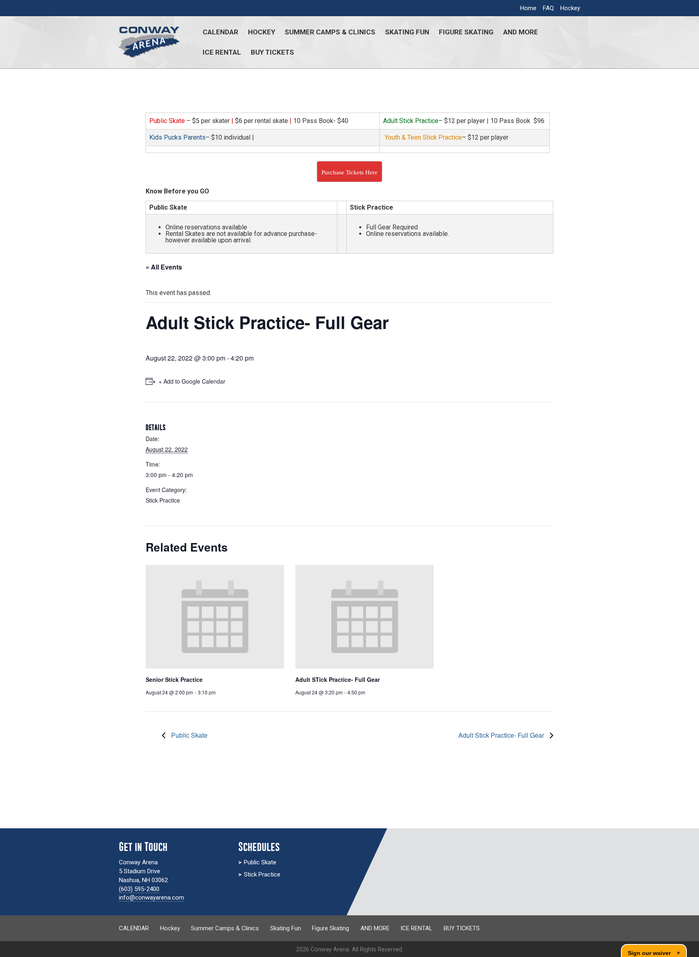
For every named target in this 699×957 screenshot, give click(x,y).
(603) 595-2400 (139, 889)
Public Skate (188, 735)
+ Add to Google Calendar (192, 381)
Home (528, 8)
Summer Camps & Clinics (330, 32)
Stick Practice (163, 500)
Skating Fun (407, 32)
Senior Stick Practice (174, 679)
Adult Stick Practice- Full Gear (502, 735)
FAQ (548, 8)
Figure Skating (466, 32)
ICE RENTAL (222, 52)
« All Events (164, 267)
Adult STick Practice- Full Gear (337, 679)
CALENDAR (220, 32)
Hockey (570, 8)
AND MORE (520, 32)
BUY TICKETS (272, 52)
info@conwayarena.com (151, 897)
